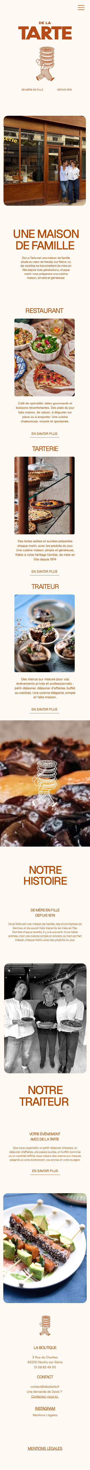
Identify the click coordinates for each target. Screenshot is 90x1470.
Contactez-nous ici (45, 1396)
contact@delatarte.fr (45, 1387)
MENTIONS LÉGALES (45, 1448)
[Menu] (81, 7)
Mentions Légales (45, 1415)
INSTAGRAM (45, 1408)
